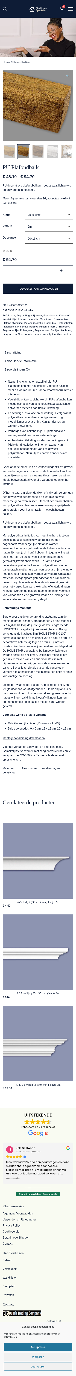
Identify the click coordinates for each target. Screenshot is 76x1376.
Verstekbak (10, 1268)
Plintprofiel (63, 326)
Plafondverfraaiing (27, 326)
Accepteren (38, 1347)
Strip (20, 334)
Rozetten (8, 1294)
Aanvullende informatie (20, 361)
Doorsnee (9, 237)
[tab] (38, 352)
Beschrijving (13, 352)
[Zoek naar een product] (5, 9)
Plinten (43, 326)
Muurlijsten (46, 319)
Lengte (7, 225)
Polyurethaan (42, 330)
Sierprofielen (10, 334)
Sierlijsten (65, 330)
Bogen (20, 315)
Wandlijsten (49, 334)
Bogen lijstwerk (33, 315)
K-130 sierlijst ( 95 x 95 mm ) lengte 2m (38, 1084)
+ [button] (61, 270)
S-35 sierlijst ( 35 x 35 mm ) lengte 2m (38, 993)
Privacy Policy (12, 1225)
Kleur (6, 214)
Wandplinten (64, 334)
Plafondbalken (21, 62)
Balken (7, 1260)
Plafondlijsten (65, 322)
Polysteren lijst (11, 330)
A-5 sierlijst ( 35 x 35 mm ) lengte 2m (38, 902)
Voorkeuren (38, 1366)
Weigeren (38, 1356)
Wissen (7, 251)
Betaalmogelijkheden (16, 1237)
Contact (7, 1243)
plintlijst (52, 326)
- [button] (15, 270)
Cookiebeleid (11, 1231)
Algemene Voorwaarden (18, 1213)
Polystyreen (26, 330)
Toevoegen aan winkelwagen (38, 288)
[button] (67, 76)
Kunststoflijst (10, 319)
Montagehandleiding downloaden (24, 738)
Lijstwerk (23, 319)
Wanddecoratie (33, 334)
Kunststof (64, 315)
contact (65, 198)
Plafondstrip (9, 326)
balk (13, 315)
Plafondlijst (50, 322)
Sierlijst (55, 330)
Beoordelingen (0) (17, 369)
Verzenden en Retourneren (20, 1219)
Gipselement (50, 315)
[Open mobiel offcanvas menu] (70, 9)
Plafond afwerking (13, 322)
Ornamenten (61, 319)
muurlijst (34, 319)
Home (6, 62)
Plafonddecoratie (33, 322)
